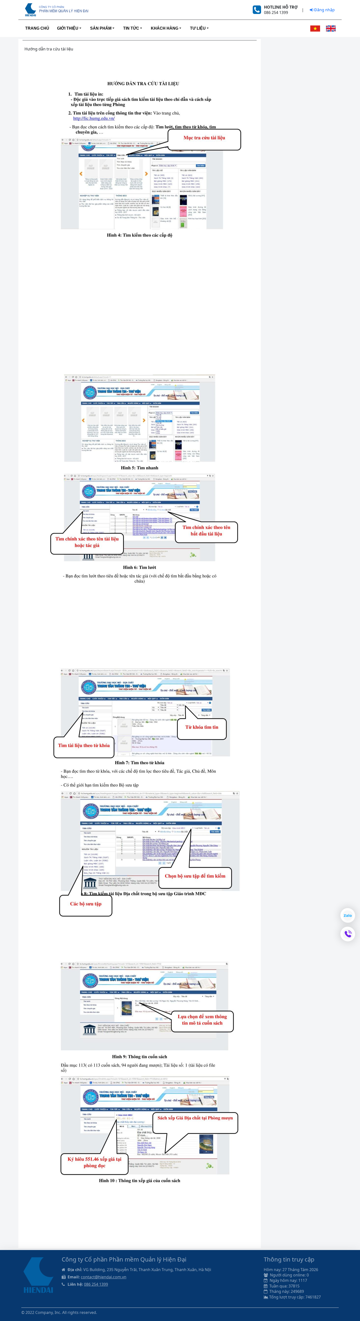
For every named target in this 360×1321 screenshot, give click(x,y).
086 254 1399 (96, 1284)
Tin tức (131, 28)
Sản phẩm (100, 28)
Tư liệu (198, 28)
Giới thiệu (67, 28)
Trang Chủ (37, 28)
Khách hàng (164, 28)
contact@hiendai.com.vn (103, 1277)
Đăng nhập (324, 9)
